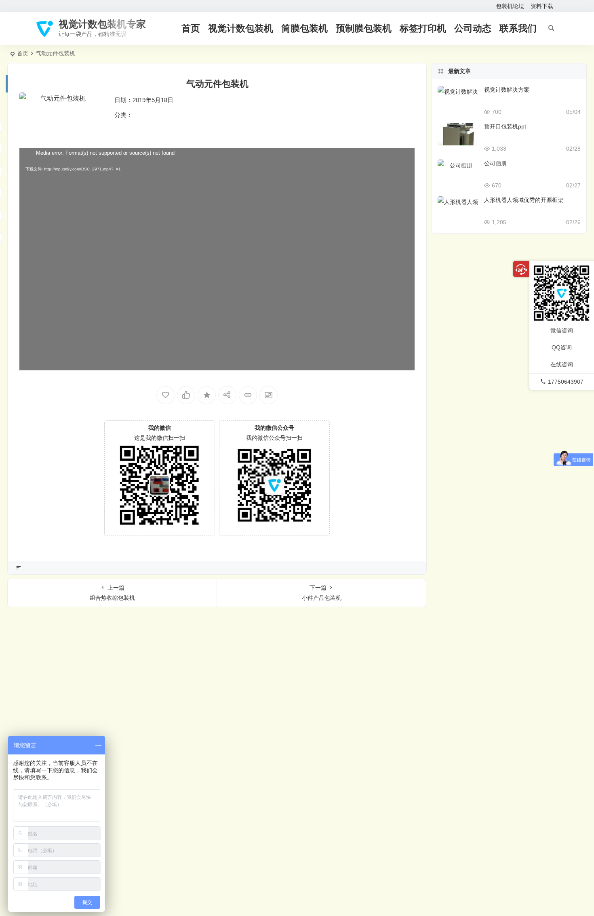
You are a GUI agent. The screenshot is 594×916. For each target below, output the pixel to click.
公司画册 (495, 163)
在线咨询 (561, 364)
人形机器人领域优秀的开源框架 (523, 200)
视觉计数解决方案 (506, 89)
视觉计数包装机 (240, 28)
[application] (217, 259)
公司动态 (472, 28)
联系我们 (518, 28)
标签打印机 (423, 28)
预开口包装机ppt (505, 126)
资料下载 (542, 6)
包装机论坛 (510, 6)
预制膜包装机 (364, 28)
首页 (190, 28)
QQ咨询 (562, 347)
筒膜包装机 (304, 28)
